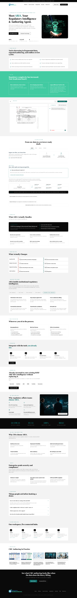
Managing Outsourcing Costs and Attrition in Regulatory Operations (62, 563)
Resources (48, 4)
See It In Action (31, 4)
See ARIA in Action (13, 33)
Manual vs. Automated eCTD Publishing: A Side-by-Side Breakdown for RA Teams (26, 563)
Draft (36, 148)
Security (42, 4)
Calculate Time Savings (24, 33)
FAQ (60, 591)
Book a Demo (33, 581)
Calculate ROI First (42, 581)
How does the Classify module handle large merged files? (29, 514)
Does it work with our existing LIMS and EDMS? (29, 500)
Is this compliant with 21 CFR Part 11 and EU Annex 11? (29, 507)
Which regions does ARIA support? (29, 510)
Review (40, 148)
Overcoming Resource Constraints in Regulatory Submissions (50, 563)
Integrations (37, 4)
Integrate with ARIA (13, 387)
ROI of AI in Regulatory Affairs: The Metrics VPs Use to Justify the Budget (14, 563)
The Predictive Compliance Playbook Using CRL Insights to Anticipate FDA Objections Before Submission (38, 563)
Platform (25, 4)
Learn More (12, 362)
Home (36, 591)
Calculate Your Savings (63, 413)
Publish (44, 148)
